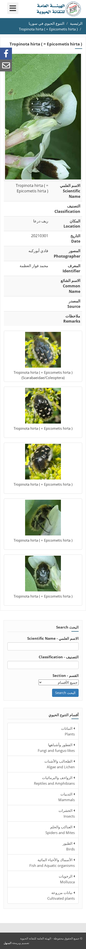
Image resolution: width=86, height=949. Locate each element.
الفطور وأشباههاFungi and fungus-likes (56, 747)
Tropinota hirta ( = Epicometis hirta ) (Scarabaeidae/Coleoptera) (43, 375)
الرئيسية (76, 23)
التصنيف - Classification (59, 656)
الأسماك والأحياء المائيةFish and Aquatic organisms (52, 862)
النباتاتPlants (68, 731)
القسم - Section (66, 675)
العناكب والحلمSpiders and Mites (60, 829)
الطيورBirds (69, 846)
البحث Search (65, 692)
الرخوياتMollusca (67, 879)
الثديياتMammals (66, 797)
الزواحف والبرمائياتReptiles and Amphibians (54, 780)
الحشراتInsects (67, 813)
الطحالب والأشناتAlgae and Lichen (59, 764)
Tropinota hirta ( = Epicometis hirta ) (48, 29)
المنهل (7, 943)
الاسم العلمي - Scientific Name (53, 638)
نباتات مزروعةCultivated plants (61, 895)
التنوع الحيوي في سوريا (46, 23)
